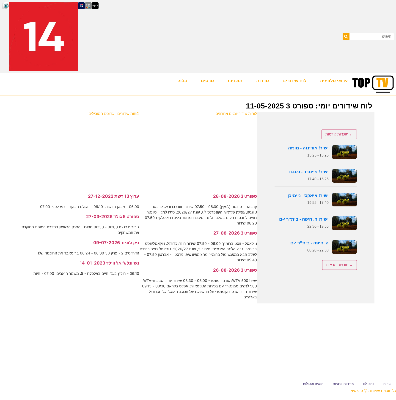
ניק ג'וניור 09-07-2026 (116, 242)
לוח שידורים (294, 80)
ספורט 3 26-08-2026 (235, 270)
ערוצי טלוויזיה (334, 80)
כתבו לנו (368, 384)
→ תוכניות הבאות (339, 265)
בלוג (182, 80)
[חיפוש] (346, 36)
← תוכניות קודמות (339, 134)
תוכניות (235, 80)
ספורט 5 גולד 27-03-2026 (112, 216)
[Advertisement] (198, 152)
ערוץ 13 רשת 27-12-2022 (113, 196)
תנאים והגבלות (313, 384)
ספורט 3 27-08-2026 (235, 233)
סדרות (262, 80)
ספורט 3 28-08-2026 (235, 196)
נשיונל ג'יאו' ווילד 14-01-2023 (109, 263)
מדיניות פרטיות (343, 384)
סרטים (207, 80)
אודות (387, 384)
